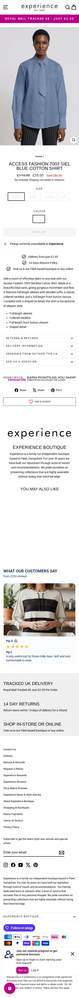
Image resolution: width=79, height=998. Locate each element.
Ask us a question (21, 361)
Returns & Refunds (22, 338)
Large (32, 196)
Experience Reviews (14, 781)
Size (39, 188)
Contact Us (9, 749)
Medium (16, 196)
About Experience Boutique (18, 801)
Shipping (34, 180)
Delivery (8, 755)
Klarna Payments (13, 814)
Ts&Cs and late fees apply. (56, 988)
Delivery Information (24, 346)
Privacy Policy (11, 827)
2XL (63, 196)
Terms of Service (13, 820)
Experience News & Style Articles (22, 794)
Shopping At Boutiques (16, 807)
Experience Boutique (21, 916)
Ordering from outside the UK (32, 353)
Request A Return (13, 768)
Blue (39, 219)
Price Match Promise (15, 788)
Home (38, 156)
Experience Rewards (15, 775)
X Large (49, 196)
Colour (39, 211)
